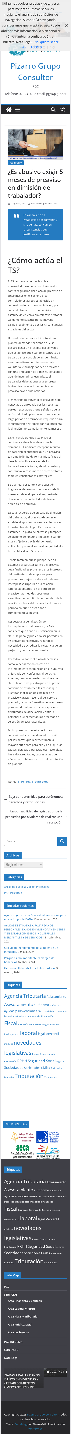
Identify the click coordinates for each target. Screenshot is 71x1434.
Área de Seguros (18, 1343)
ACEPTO (36, 47)
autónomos (55, 1005)
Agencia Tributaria (25, 995)
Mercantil (52, 1034)
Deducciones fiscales (14, 1016)
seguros (60, 1061)
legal (41, 1034)
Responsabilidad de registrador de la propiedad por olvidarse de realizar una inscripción (33, 816)
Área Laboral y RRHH (21, 1320)
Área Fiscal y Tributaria (22, 1327)
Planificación (10, 1061)
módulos (8, 1044)
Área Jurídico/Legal (20, 1335)
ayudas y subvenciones (20, 1011)
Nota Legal (11, 1369)
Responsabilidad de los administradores (29, 968)
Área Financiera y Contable (25, 1311)
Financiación (47, 1016)
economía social (33, 1016)
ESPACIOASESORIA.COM (33, 782)
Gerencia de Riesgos (39, 1024)
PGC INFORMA (15, 162)
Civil (40, 1011)
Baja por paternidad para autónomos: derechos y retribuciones (36, 799)
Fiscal (10, 1023)
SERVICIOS (10, 1305)
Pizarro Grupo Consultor (44, 203)
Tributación (29, 1076)
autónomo (41, 1005)
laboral (28, 1032)
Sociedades (13, 1067)
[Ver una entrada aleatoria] (62, 109)
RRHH (22, 1060)
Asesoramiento (18, 1004)
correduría (61, 1011)
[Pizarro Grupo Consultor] (8, 109)
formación (23, 1024)
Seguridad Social (42, 1060)
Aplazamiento (56, 997)
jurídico (15, 1034)
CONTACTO (11, 1361)
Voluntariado (50, 1077)
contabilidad (49, 1011)
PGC (6, 1297)
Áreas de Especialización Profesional (27, 887)
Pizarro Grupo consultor (44, 1054)
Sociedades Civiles (37, 1068)
